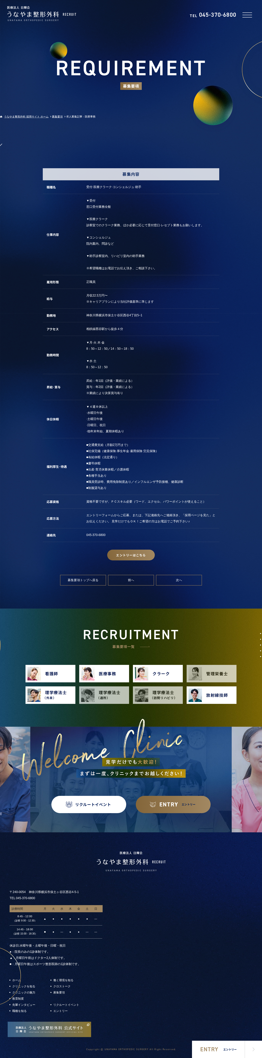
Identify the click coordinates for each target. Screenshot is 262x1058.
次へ (179, 580)
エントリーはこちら (131, 555)
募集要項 (59, 992)
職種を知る (19, 1010)
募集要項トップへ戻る (83, 580)
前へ (131, 580)
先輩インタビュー (23, 1004)
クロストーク (62, 986)
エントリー (60, 1010)
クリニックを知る (23, 986)
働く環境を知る (63, 980)
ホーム (16, 980)
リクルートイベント (66, 1004)
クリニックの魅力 (23, 992)
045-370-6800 (213, 15)
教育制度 (18, 998)
